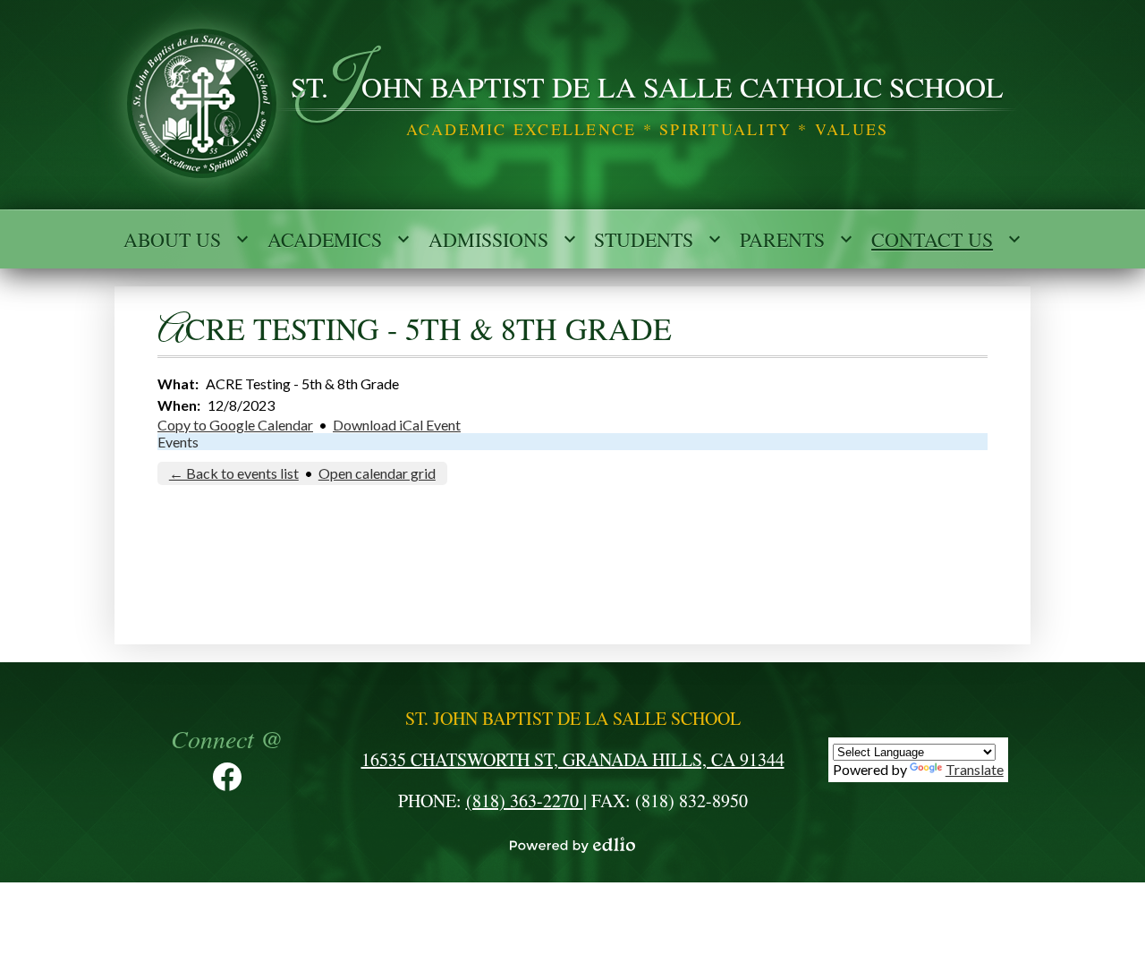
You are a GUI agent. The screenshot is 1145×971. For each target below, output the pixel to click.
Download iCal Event (397, 424)
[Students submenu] (658, 238)
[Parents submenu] (797, 238)
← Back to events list (234, 472)
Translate (975, 769)
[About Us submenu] (186, 238)
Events (178, 441)
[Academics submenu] (339, 238)
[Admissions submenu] (502, 238)
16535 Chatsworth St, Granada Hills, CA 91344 (573, 759)
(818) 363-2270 (524, 800)
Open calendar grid (377, 472)
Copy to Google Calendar (235, 424)
